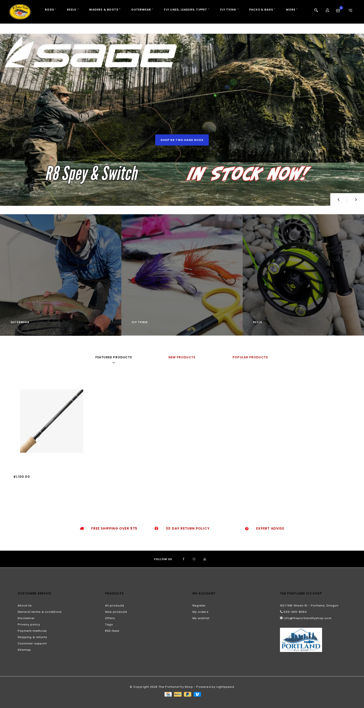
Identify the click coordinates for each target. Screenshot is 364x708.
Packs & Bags (261, 10)
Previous (338, 199)
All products (114, 606)
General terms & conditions (40, 612)
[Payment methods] (168, 694)
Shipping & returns (32, 637)
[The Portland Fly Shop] (20, 11)
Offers (110, 618)
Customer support (32, 643)
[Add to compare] (36, 490)
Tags (109, 624)
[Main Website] (313, 640)
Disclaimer (26, 618)
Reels (71, 10)
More (290, 10)
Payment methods (32, 631)
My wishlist (201, 618)
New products (116, 612)
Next (355, 199)
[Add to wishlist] (27, 490)
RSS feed (112, 631)
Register (199, 606)
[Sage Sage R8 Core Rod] (52, 421)
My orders (201, 612)
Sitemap (24, 650)
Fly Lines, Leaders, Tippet (185, 10)
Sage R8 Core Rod (28, 483)
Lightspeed (225, 687)
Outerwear (141, 10)
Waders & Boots (103, 10)
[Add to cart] (17, 490)
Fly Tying (228, 10)
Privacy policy (29, 624)
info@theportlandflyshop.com (307, 618)
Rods (49, 10)
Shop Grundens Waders (182, 140)
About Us (25, 606)
